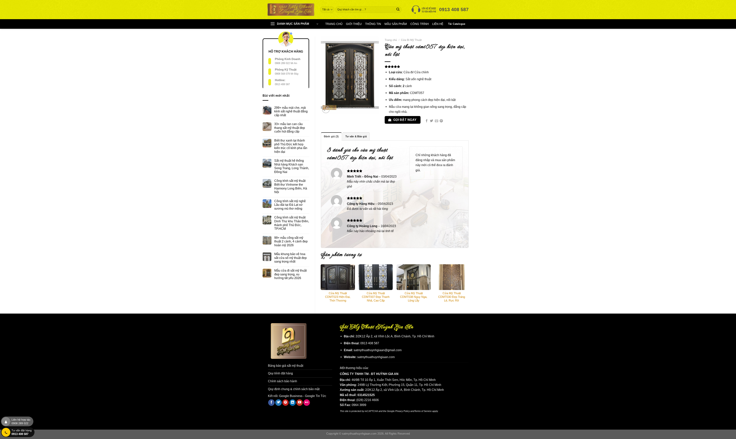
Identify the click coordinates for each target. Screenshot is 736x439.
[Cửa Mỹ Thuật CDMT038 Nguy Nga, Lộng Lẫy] (414, 277)
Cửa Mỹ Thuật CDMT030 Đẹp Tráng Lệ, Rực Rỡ (451, 297)
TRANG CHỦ (334, 24)
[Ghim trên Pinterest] (441, 121)
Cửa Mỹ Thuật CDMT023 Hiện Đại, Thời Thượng (337, 297)
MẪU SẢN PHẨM (395, 24)
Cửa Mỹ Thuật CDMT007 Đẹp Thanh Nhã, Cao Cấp (375, 297)
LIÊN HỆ (437, 24)
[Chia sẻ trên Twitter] (431, 121)
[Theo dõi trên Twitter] (278, 402)
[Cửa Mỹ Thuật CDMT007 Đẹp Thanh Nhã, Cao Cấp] (376, 277)
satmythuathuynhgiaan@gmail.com (378, 350)
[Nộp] (398, 9)
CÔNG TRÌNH (419, 24)
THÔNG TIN (373, 24)
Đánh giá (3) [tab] (331, 136)
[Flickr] (306, 402)
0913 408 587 (282, 84)
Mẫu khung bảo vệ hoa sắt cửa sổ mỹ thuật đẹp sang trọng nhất (290, 257)
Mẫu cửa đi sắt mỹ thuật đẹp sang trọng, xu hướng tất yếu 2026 (290, 274)
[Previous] (321, 285)
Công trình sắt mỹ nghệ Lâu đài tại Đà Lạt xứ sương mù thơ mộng (290, 204)
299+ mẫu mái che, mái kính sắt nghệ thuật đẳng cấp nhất (291, 111)
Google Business (290, 396)
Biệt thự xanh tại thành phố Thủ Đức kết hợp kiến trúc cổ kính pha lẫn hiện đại (290, 146)
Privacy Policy (402, 411)
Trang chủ (391, 39)
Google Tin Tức (315, 396)
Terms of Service (423, 411)
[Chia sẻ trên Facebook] (426, 121)
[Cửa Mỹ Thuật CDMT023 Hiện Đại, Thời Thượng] (338, 277)
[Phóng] (326, 109)
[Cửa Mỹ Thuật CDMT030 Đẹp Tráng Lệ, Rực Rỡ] (452, 277)
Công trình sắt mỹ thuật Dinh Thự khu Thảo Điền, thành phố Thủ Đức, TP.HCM (291, 223)
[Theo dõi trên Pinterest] (285, 402)
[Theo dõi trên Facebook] (271, 402)
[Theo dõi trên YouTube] (299, 402)
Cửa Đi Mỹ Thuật (411, 39)
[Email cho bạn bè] (436, 121)
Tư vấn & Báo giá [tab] (356, 136)
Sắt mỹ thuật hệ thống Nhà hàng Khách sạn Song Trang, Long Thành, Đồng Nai (291, 166)
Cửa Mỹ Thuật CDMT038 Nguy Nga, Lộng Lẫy (413, 297)
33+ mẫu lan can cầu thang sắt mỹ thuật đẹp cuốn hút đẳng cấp (289, 127)
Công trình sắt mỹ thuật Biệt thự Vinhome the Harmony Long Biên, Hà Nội (290, 186)
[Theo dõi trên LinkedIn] (292, 402)
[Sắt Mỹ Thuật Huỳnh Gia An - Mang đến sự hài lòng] (290, 9)
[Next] (468, 285)
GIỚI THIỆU (354, 24)
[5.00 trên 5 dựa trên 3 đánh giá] (427, 66)
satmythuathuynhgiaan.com (376, 357)
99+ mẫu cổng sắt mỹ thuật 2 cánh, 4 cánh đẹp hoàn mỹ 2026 (291, 241)
